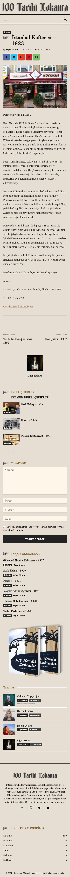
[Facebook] (22, 808)
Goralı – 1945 (29, 420)
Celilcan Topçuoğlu (28, 696)
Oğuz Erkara (12, 49)
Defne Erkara (25, 711)
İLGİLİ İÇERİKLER (23, 392)
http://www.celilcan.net (26, 704)
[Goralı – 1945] (11, 423)
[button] (65, 19)
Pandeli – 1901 (12, 581)
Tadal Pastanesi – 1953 (17, 611)
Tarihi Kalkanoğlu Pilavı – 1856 (18, 341)
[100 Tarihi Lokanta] (35, 8)
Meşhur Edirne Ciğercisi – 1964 (21, 591)
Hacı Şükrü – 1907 (56, 339)
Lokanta (7, 32)
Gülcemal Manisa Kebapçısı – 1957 (23, 560)
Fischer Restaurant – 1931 (36, 436)
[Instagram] (31, 808)
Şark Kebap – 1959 (32, 404)
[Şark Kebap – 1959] (11, 408)
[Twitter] (39, 808)
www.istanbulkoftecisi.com (18, 306)
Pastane (7, 565)
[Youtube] (48, 808)
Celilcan (39, 873)
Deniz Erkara (24, 725)
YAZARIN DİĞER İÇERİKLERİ (30, 397)
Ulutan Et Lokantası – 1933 (20, 601)
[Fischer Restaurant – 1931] (11, 439)
